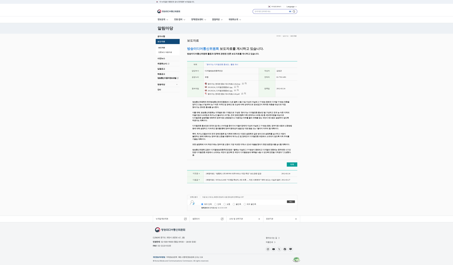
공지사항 (161, 36)
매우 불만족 (251, 204)
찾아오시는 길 (272, 238)
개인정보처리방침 (159, 257)
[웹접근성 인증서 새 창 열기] (296, 258)
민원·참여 (178, 19)
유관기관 (269, 219)
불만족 (238, 204)
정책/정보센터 (197, 19)
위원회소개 (233, 19)
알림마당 (216, 19)
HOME (279, 36)
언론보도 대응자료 (165, 52)
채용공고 (161, 74)
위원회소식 (162, 64)
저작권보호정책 (171, 257)
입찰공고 (161, 69)
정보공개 (161, 19)
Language (291, 7)
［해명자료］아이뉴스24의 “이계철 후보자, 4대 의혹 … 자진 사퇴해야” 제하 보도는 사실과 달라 (243, 180)
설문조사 (196, 219)
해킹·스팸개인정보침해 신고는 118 (190, 257)
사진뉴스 (161, 58)
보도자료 (161, 42)
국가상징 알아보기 (276, 6)
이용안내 (270, 242)
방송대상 (161, 84)
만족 (219, 204)
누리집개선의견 (162, 219)
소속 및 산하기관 (236, 219)
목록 (292, 164)
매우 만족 (208, 204)
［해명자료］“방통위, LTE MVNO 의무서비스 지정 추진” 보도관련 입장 (233, 174)
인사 (159, 90)
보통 (228, 204)
